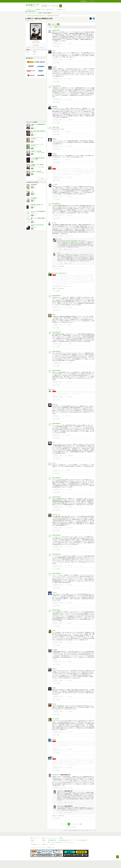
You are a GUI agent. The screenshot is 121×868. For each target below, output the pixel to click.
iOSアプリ (52, 844)
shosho (54, 739)
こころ (32, 191)
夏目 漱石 (32, 192)
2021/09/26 (70, 749)
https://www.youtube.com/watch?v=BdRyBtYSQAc (67, 241)
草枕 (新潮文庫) (34, 184)
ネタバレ (56, 27)
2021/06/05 (70, 767)
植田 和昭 (54, 106)
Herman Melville (33, 227)
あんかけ (54, 67)
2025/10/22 (68, 131)
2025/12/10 (70, 99)
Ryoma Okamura (56, 86)
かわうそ (54, 668)
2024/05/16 (70, 324)
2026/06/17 (70, 43)
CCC (53, 442)
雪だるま (54, 139)
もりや (53, 463)
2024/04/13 (70, 343)
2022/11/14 (70, 546)
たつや (53, 50)
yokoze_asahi (55, 127)
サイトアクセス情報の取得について (82, 840)
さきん (53, 630)
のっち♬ (54, 222)
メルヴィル (33, 220)
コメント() (64, 43)
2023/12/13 (70, 396)
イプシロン (59, 239)
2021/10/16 (70, 731)
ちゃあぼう (55, 649)
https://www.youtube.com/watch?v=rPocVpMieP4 (67, 240)
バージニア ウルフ (34, 213)
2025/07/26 (68, 159)
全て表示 (50, 27)
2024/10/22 (70, 286)
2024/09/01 (70, 307)
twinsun (54, 704)
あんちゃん (55, 404)
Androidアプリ (45, 844)
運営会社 (44, 840)
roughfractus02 (56, 30)
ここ (53, 166)
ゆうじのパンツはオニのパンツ (59, 273)
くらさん (54, 592)
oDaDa (54, 687)
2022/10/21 (70, 565)
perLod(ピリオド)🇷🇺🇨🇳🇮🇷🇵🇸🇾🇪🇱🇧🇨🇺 (61, 774)
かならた (54, 153)
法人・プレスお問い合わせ (57, 842)
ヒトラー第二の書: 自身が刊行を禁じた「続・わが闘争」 (38, 158)
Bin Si (53, 314)
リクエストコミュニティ (68, 842)
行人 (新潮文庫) (34, 198)
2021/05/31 (70, 787)
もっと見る (42, 178)
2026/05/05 (70, 59)
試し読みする (36, 45)
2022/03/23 (70, 642)
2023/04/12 (70, 489)
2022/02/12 (70, 696)
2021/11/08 (70, 711)
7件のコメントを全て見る (58, 266)
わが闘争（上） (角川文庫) (36, 151)
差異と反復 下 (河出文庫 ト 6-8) (37, 204)
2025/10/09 (70, 146)
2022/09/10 (70, 584)
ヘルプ (43, 842)
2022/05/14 (70, 623)
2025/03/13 (70, 196)
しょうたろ (55, 184)
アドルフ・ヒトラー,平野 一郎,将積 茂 (37, 152)
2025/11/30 (70, 119)
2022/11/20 (70, 527)
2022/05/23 (70, 602)
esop (53, 389)
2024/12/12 (70, 215)
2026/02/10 (70, 78)
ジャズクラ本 (55, 718)
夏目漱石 (32, 185)
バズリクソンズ (56, 514)
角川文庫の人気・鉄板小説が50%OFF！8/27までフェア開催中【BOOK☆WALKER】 (43, 15)
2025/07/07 (70, 177)
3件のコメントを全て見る (58, 288)
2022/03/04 (70, 680)
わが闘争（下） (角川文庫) (36, 171)
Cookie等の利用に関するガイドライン (66, 840)
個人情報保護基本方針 (52, 840)
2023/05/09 (68, 470)
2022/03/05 (70, 661)
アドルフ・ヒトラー (32, 12)
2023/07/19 (70, 455)
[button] (60, 5)
